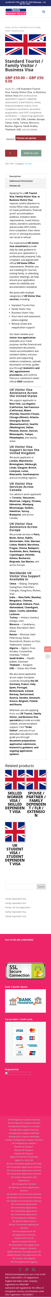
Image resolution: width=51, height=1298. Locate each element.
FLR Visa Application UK (24, 1231)
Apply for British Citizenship (24, 1156)
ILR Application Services (24, 1234)
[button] (41, 38)
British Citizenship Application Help (24, 1163)
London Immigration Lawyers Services (24, 1139)
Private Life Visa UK (24, 1238)
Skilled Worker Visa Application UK (24, 1251)
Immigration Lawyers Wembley (24, 1136)
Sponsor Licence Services (24, 1241)
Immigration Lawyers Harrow (23, 1129)
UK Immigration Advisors (24, 1217)
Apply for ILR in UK (24, 1160)
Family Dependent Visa (15, 898)
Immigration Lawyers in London (24, 1126)
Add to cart (31, 153)
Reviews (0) (14, 185)
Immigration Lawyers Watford (24, 1133)
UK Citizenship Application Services (24, 1167)
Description (15, 176)
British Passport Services (24, 1248)
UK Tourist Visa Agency (23, 1258)
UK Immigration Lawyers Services (24, 1119)
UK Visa (15, 27)
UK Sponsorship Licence (24, 1221)
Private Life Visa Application (17, 907)
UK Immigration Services (24, 1184)
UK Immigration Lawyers (24, 1143)
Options (10, 139)
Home (7, 27)
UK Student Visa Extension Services (24, 1194)
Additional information (21, 181)
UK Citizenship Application (24, 1204)
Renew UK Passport (23, 1146)
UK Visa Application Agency (23, 1261)
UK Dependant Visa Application (23, 1244)
